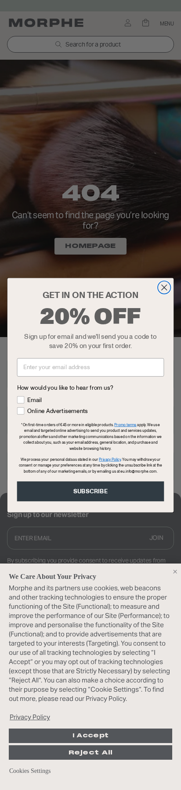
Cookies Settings (30, 771)
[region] (90, 677)
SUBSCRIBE (90, 491)
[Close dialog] (164, 287)
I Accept (90, 735)
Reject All (91, 752)
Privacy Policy (30, 717)
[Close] (175, 571)
